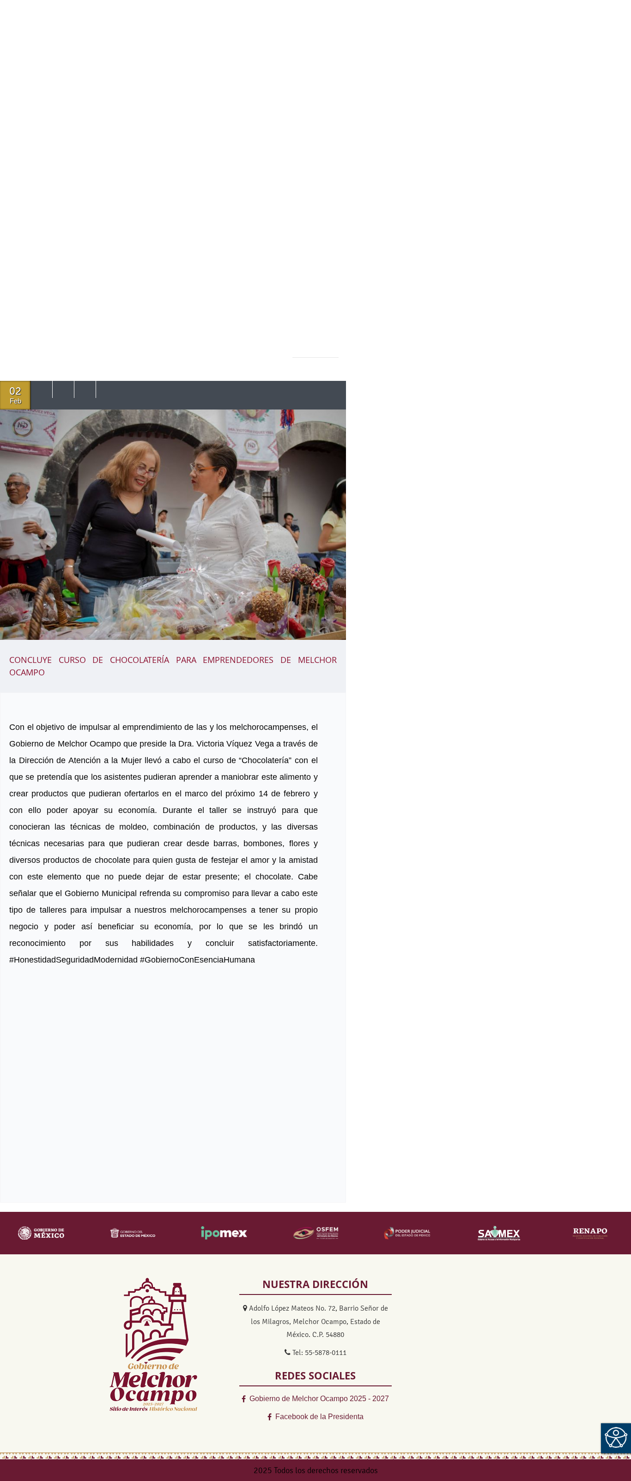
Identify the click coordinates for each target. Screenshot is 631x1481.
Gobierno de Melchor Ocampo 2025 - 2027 (319, 1399)
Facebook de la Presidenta (319, 1417)
